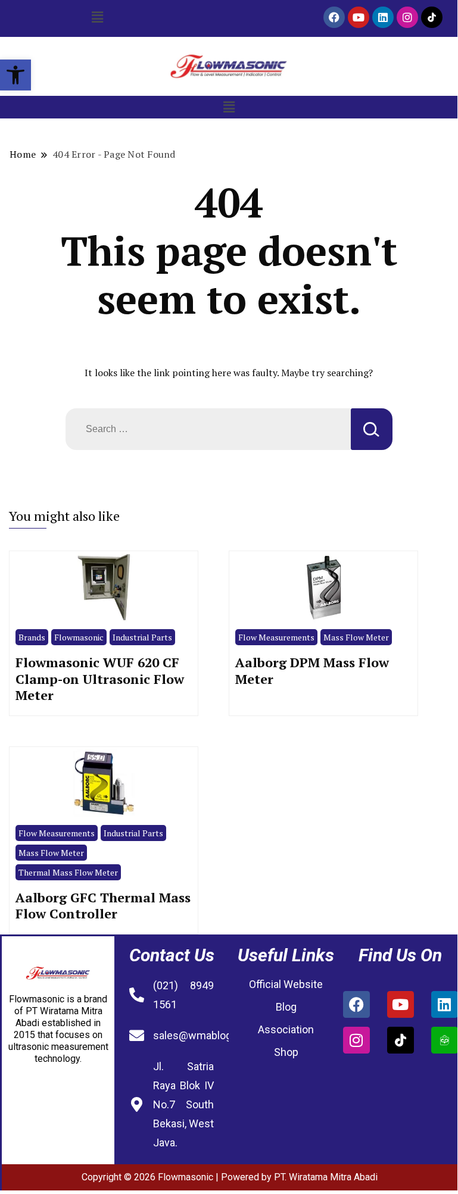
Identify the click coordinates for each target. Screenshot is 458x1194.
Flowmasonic (79, 637)
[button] (15, 75)
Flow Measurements (276, 637)
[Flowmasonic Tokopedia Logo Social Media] (444, 1040)
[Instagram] (407, 17)
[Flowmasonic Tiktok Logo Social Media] (432, 17)
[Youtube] (358, 17)
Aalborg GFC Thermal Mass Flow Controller (103, 906)
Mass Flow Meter (356, 637)
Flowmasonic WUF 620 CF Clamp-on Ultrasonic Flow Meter (99, 679)
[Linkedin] (383, 17)
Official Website (286, 984)
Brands (31, 637)
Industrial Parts (142, 637)
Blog (286, 1007)
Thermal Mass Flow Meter (68, 872)
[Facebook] (334, 17)
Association (286, 1029)
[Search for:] (208, 429)
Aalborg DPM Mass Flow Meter (312, 670)
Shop (286, 1052)
